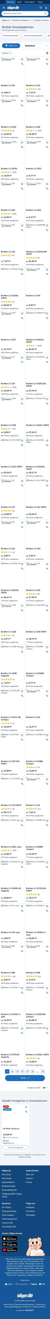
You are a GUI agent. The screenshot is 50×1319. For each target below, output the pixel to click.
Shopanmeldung (9, 1211)
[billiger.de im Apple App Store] (25, 1238)
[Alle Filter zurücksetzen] (47, 53)
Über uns (30, 1175)
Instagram (30, 1207)
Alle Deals (6, 1175)
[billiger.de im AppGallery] (25, 1249)
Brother (5, 53)
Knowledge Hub (9, 1227)
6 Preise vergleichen (15, 1147)
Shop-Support (8, 1215)
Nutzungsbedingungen (13, 1307)
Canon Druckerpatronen (33, 36)
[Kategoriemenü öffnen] (3, 7)
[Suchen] (45, 13)
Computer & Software (20, 20)
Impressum (40, 1304)
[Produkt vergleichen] (22, 64)
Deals (19, 2)
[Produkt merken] (22, 59)
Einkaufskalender (9, 1190)
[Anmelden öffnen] (46, 7)
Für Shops (6, 1207)
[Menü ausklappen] (30, 20)
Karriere (29, 1178)
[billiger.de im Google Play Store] (25, 1244)
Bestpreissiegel (8, 1186)
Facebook (30, 1211)
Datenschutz (8, 1304)
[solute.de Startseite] (25, 1310)
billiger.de (5, 20)
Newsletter (30, 1215)
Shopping (10, 2)
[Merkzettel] (40, 7)
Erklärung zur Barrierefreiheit (34, 1307)
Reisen (40, 2)
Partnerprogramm (9, 1219)
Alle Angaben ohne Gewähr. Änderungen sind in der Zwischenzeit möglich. (24, 1263)
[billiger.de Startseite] (13, 8)
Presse (29, 1182)
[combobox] (25, 13)
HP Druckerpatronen (10, 36)
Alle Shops (6, 1178)
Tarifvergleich (30, 2)
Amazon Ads (7, 1223)
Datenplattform (8, 1182)
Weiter (23, 1078)
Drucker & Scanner (41, 20)
